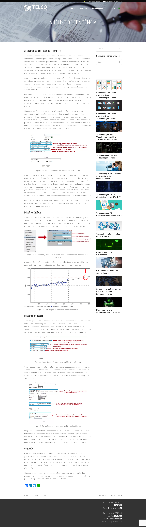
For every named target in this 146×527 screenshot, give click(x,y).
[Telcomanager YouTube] (121, 505)
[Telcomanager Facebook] (115, 505)
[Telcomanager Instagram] (119, 505)
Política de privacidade (112, 521)
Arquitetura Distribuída (109, 495)
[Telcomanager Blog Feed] (121, 508)
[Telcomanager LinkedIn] (117, 505)
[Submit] (119, 49)
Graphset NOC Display (35, 495)
